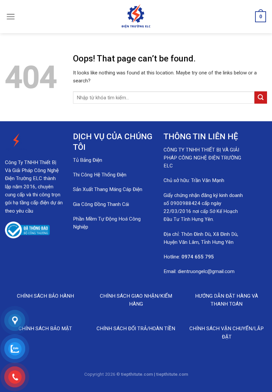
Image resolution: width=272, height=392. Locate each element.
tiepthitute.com (172, 374)
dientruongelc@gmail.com (206, 271)
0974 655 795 (197, 257)
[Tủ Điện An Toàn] (136, 16)
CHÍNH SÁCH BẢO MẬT (45, 329)
